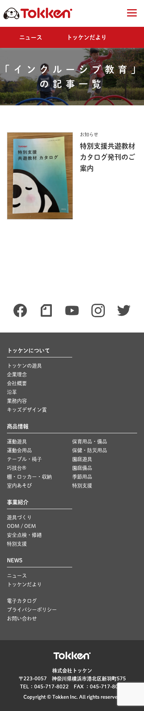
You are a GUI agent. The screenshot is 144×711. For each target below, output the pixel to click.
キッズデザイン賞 (27, 409)
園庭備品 (82, 467)
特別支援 (82, 485)
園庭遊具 (82, 459)
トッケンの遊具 (24, 365)
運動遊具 (17, 441)
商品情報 (17, 426)
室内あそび (19, 485)
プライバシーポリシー (32, 609)
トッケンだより (86, 37)
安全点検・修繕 (24, 534)
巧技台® (16, 467)
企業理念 (17, 374)
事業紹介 (17, 502)
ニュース (30, 37)
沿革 (12, 392)
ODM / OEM (21, 526)
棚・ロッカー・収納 (29, 476)
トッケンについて (28, 350)
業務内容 (17, 400)
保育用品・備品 (89, 441)
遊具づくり (19, 517)
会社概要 (17, 383)
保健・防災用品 (89, 450)
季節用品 (82, 476)
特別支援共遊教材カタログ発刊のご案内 (107, 157)
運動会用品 (19, 450)
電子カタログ (22, 600)
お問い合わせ (22, 618)
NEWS (14, 560)
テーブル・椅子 (24, 459)
